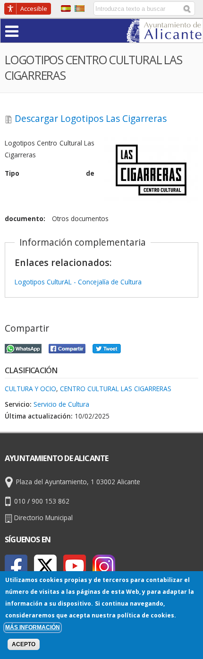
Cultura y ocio (30, 388)
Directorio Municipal (43, 517)
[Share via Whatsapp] (23, 347)
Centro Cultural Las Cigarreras (115, 388)
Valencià (80, 8)
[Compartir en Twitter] (107, 347)
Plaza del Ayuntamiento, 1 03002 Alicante (78, 482)
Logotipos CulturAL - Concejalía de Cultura (78, 281)
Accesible (33, 8)
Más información (32, 627)
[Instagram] (104, 566)
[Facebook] (16, 566)
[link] (165, 37)
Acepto (23, 644)
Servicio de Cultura (61, 404)
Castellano (66, 8)
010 (19, 501)
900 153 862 (50, 501)
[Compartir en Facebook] (67, 347)
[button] (30, 30)
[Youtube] (74, 566)
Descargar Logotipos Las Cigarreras (91, 118)
